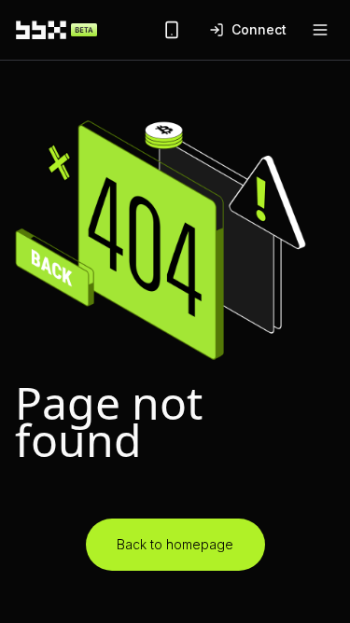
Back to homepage (175, 544)
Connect (259, 29)
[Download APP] (171, 29)
